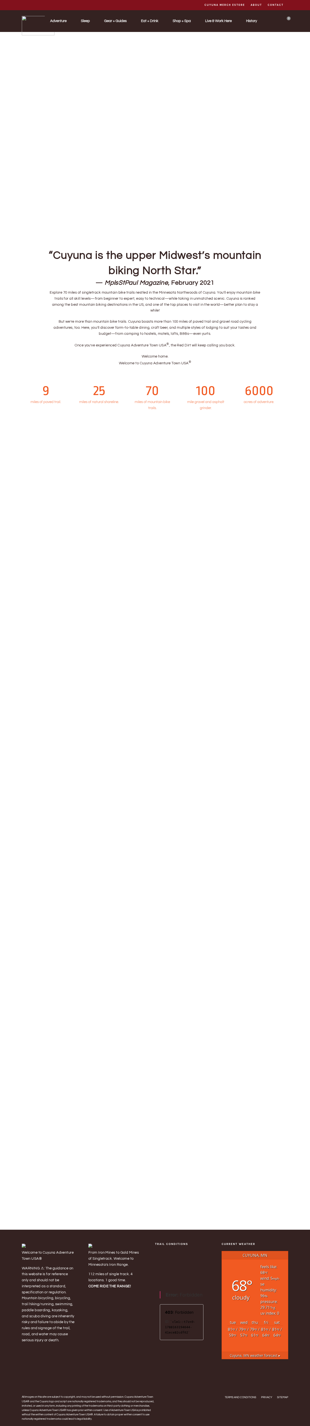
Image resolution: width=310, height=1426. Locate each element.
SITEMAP (282, 1397)
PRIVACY (266, 1397)
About (256, 5)
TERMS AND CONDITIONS (240, 1397)
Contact (275, 5)
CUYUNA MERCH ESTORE (224, 5)
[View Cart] (286, 21)
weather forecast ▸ (255, 1355)
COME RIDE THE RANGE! (109, 1286)
